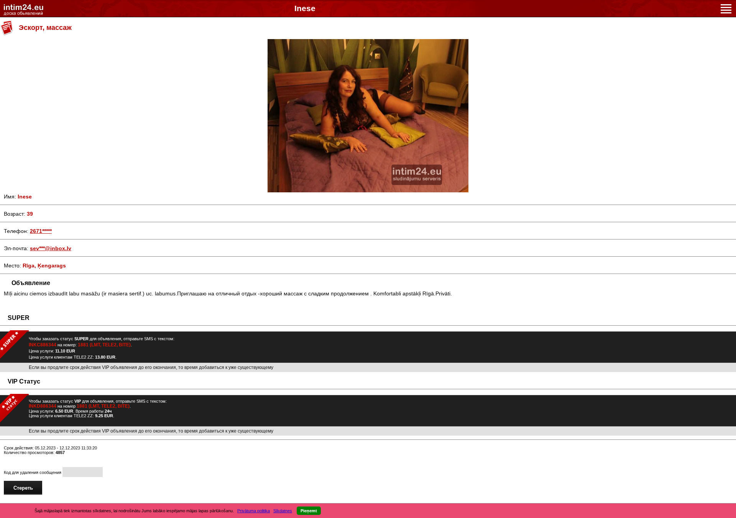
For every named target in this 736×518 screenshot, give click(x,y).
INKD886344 (42, 406)
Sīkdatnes (282, 510)
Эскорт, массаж (45, 27)
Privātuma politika (253, 510)
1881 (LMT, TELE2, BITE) (104, 345)
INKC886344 (42, 345)
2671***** (41, 231)
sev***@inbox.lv (50, 248)
